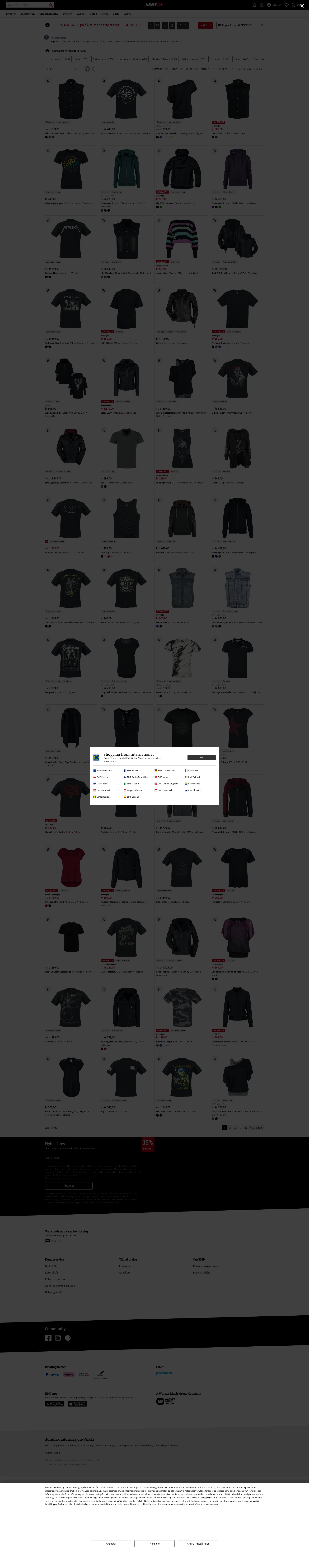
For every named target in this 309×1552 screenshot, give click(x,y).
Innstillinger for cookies (136, 1504)
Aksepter (111, 1543)
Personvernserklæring (206, 1504)
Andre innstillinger (198, 1543)
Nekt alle (155, 1543)
